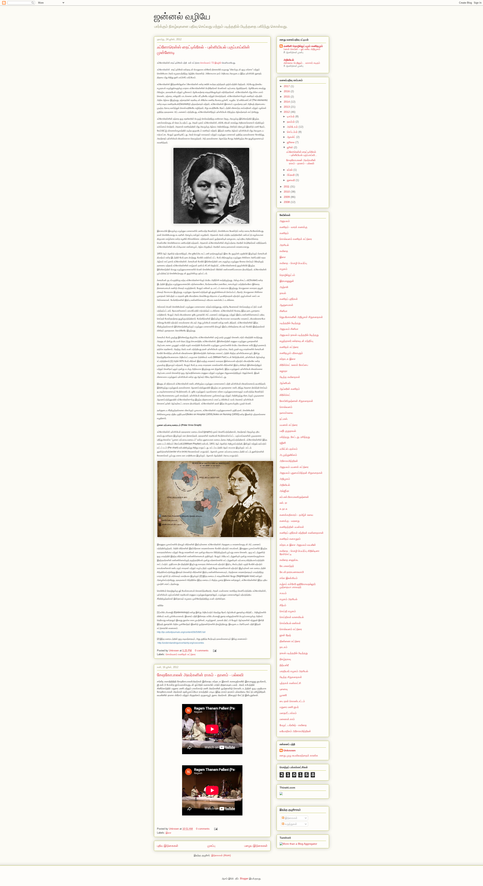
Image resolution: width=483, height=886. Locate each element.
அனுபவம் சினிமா (289, 328)
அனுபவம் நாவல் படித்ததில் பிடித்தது (299, 334)
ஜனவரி (291, 180)
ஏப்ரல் (290, 169)
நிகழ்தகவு (285, 659)
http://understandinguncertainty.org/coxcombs (181, 643)
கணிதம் (284, 233)
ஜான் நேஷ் (285, 635)
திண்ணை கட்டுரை (290, 641)
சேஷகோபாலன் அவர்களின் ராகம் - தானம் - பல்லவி (200, 674)
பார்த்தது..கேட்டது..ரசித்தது (295, 436)
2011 (287, 186)
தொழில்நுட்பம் (287, 274)
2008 (287, 201)
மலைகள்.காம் (287, 719)
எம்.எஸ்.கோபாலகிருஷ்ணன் (294, 496)
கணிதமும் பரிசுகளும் (291, 353)
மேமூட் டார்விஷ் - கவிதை (293, 725)
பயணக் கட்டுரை (289, 424)
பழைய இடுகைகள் (256, 845)
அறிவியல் (289, 59)
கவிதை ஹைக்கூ (289, 559)
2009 (287, 196)
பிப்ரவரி (291, 174)
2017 (287, 86)
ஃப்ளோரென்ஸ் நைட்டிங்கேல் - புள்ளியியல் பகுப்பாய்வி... (301, 153)
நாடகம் (283, 647)
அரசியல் (284, 244)
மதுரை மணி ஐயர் (289, 707)
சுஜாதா (283, 370)
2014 (287, 101)
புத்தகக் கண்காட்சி (290, 683)
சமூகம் (283, 268)
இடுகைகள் (290, 817)
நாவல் (283, 293)
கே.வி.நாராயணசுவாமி (292, 572)
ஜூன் (290, 147)
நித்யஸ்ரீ (284, 665)
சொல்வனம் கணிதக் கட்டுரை (181, 654)
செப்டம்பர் (292, 131)
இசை (168, 832)
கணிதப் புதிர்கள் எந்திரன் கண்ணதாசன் (302, 532)
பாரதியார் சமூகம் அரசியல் (294, 671)
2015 (287, 96)
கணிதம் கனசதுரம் (290, 538)
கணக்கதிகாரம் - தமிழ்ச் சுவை (296, 514)
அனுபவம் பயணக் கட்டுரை (294, 466)
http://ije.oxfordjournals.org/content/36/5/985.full (181, 632)
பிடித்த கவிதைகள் (290, 377)
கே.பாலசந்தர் (287, 565)
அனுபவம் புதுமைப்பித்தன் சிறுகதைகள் (301, 472)
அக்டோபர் (292, 126)
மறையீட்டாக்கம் (288, 713)
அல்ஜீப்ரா (284, 490)
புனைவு (284, 689)
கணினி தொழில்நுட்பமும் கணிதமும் (303, 46)
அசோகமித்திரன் (289, 460)
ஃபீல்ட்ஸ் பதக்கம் (289, 448)
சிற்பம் (283, 605)
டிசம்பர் (291, 116)
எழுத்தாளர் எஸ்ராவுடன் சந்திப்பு (296, 340)
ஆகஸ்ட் (291, 136)
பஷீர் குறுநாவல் (288, 430)
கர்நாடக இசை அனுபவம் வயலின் (298, 544)
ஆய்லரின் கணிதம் (290, 388)
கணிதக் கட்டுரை (289, 347)
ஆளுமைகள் (286, 304)
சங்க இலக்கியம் (289, 578)
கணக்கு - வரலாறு (290, 520)
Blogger (244, 878)
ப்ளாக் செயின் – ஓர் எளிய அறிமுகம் (302, 49)
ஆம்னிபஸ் (285, 383)
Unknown (174, 650)
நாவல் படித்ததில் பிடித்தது (294, 653)
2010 (287, 191)
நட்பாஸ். (284, 418)
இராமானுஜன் (287, 281)
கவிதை (284, 251)
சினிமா (283, 310)
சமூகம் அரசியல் (288, 599)
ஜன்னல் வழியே (182, 16)
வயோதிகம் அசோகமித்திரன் (295, 731)
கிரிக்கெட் (285, 394)
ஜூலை (291, 142)
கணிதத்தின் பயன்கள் (292, 526)
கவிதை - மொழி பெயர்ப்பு (293, 263)
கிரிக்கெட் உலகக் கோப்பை (294, 364)
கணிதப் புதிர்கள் (289, 298)
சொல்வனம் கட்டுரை (291, 629)
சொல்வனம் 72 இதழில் (211, 62)
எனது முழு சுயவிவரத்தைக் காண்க (299, 755)
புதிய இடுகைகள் (167, 845)
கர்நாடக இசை (288, 358)
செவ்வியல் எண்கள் (290, 623)
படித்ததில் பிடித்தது (290, 323)
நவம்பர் (291, 121)
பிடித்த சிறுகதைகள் (291, 677)
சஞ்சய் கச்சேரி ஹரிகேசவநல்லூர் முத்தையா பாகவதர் (298, 586)
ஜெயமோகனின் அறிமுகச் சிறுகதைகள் (301, 317)
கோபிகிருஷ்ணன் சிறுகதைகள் (296, 400)
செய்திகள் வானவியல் (292, 617)
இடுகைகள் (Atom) (221, 855)
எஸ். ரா (283, 502)
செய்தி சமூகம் (288, 611)
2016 (287, 91)
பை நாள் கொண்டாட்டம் (292, 701)
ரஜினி (283, 442)
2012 (287, 111)
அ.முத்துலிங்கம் (288, 454)
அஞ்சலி (284, 287)
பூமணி (283, 695)
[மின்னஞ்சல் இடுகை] (214, 650)
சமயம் (283, 593)
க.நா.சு (283, 508)
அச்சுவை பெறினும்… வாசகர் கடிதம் (302, 62)
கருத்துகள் (290, 823)
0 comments (201, 650)
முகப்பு (211, 845)
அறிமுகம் (285, 478)
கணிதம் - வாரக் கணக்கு (293, 227)
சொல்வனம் (286, 406)
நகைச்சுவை (286, 412)
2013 (287, 106)
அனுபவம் (285, 221)
